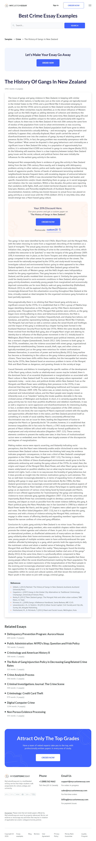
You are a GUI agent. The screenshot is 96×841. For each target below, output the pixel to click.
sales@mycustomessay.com (74, 790)
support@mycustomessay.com (75, 781)
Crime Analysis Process (20, 674)
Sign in (56, 5)
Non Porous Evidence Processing (26, 711)
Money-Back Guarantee (69, 835)
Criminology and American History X (28, 652)
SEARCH (74, 25)
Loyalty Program (84, 835)
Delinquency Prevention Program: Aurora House (35, 634)
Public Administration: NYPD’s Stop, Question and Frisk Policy (43, 643)
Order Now (48, 62)
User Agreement (46, 835)
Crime (18, 39)
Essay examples (19, 835)
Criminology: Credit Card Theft (25, 693)
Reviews (37, 834)
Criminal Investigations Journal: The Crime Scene (35, 684)
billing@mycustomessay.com (74, 799)
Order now (73, 5)
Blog (30, 834)
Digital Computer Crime (21, 702)
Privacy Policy (56, 835)
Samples (8, 39)
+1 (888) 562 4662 (47, 781)
